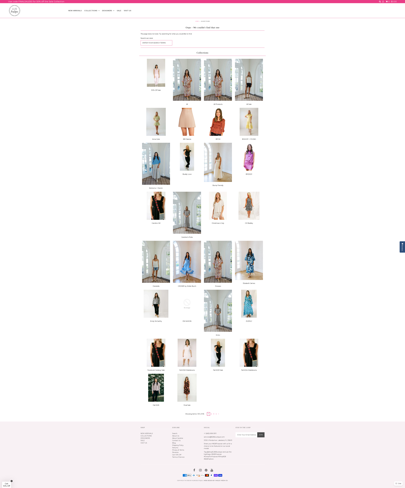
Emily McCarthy (156, 321)
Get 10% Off (176, 455)
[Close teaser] (12, 481)
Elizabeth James (249, 283)
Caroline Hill (156, 223)
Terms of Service (178, 457)
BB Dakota (187, 139)
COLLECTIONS (90, 10)
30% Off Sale (156, 90)
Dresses (218, 286)
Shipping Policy (178, 445)
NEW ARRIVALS (75, 10)
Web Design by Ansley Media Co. (216, 480)
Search (174, 433)
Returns (175, 448)
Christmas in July (218, 223)
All (187, 104)
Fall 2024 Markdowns (249, 370)
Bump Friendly (218, 185)
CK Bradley (249, 223)
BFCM (218, 139)
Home (197, 21)
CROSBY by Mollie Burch (187, 286)
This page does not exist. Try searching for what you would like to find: (166, 34)
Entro (218, 335)
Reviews (175, 452)
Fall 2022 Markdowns (187, 370)
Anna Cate (156, 139)
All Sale (249, 104)
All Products (218, 104)
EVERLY (249, 321)
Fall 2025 (156, 405)
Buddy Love (187, 174)
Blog (174, 443)
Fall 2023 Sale (218, 370)
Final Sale (187, 405)
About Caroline (177, 438)
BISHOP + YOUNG (249, 139)
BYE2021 (249, 174)
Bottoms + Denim (156, 188)
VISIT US (127, 10)
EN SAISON (187, 321)
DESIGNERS (107, 10)
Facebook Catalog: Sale (156, 370)
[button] (6, 485)
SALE (119, 10)
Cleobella (156, 286)
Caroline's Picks (187, 237)
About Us (175, 436)
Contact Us (176, 440)
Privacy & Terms (178, 450)
